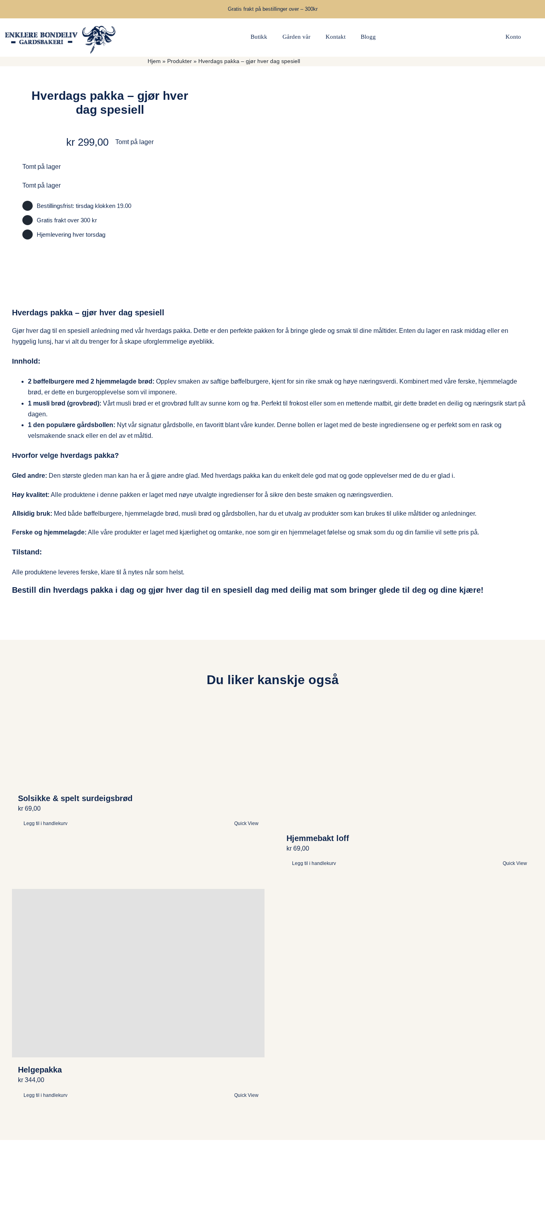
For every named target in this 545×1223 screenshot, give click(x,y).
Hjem (154, 61)
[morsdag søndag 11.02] (391, 166)
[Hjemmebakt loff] (406, 766)
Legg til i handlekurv (45, 823)
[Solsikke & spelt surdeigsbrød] (138, 746)
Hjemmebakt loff (317, 838)
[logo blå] (60, 21)
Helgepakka (40, 1069)
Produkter (179, 61)
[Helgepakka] (138, 973)
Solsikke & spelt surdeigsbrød (75, 798)
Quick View (246, 823)
